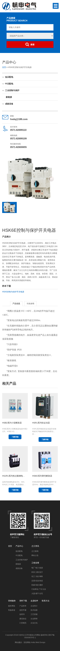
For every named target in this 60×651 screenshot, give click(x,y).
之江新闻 (34, 551)
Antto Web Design (38, 642)
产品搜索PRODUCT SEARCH (17, 19)
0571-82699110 (18, 130)
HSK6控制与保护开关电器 (13, 292)
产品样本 (22, 606)
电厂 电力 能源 (37, 568)
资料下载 (23, 601)
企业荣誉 (34, 619)
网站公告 (34, 555)
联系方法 (45, 601)
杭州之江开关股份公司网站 (29, 635)
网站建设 (18, 642)
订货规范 (22, 623)
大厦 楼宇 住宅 (37, 594)
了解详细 (15, 437)
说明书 (22, 614)
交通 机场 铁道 (37, 581)
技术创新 (34, 610)
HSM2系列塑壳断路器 (42, 476)
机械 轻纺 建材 (37, 585)
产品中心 (19, 546)
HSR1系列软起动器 (41, 423)
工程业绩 (35, 563)
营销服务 (12, 601)
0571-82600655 (18, 147)
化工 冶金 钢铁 (37, 576)
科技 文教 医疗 (37, 572)
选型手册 (22, 610)
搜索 (32, 44)
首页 (4, 67)
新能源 (9, 97)
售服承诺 (11, 610)
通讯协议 (22, 619)
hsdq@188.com (19, 119)
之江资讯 (35, 546)
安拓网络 (27, 642)
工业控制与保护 (12, 90)
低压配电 (9, 77)
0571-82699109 (18, 138)
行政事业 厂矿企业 (38, 589)
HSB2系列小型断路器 (12, 423)
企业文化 (34, 623)
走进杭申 (34, 601)
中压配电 (9, 83)
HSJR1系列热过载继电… (13, 476)
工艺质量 (34, 614)
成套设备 (9, 104)
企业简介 (34, 606)
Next (51, 179)
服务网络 (11, 606)
